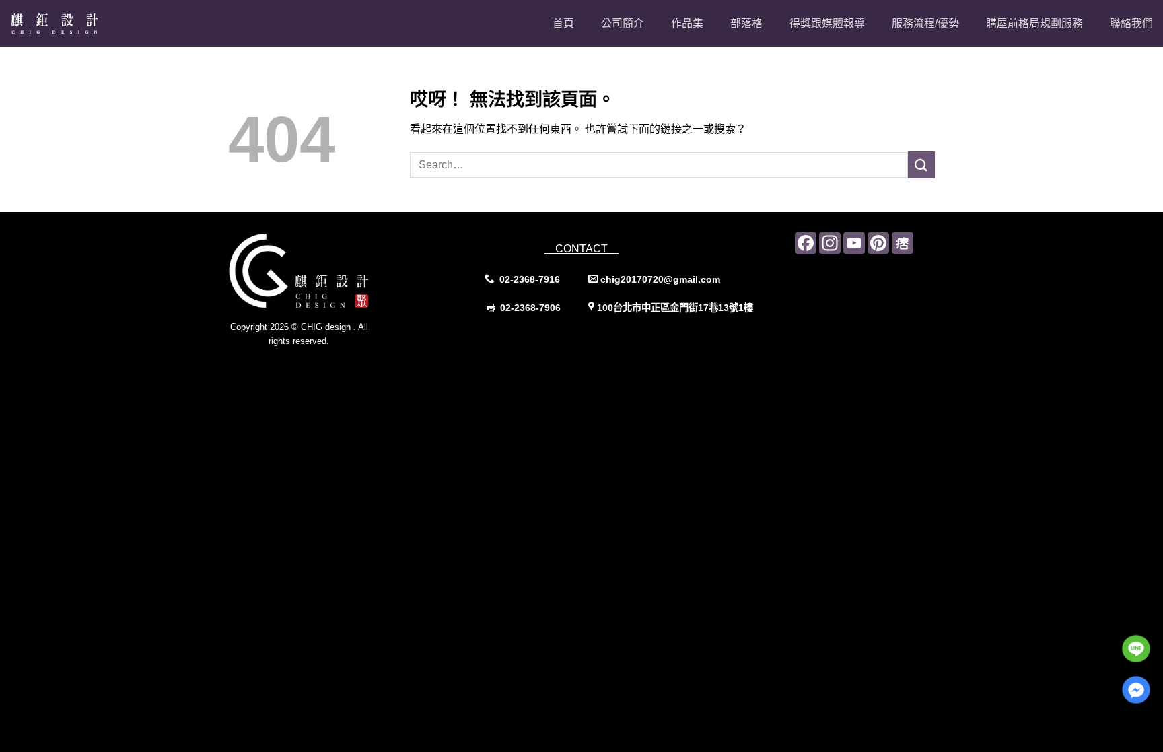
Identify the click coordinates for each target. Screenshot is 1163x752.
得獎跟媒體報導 (827, 23)
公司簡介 (622, 23)
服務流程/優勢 (925, 23)
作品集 (687, 23)
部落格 (746, 23)
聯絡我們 (1131, 23)
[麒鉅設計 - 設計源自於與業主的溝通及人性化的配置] (77, 23)
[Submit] (921, 164)
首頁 (563, 23)
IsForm (328, 368)
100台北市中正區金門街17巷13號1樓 (675, 307)
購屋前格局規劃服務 (1034, 23)
